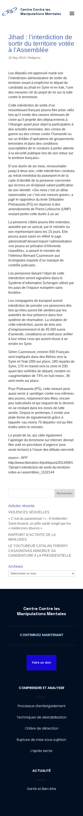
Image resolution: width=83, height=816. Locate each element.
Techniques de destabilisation (42, 717)
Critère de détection (41, 728)
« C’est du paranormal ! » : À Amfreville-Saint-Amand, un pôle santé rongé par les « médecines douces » (39, 523)
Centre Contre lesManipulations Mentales (41, 611)
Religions (34, 57)
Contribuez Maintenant (41, 634)
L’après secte (41, 750)
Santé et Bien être (41, 788)
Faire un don (41, 662)
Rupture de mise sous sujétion (41, 739)
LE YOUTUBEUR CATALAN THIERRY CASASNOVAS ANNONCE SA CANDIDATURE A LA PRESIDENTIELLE (39, 550)
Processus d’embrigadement (42, 706)
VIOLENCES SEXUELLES (28, 512)
